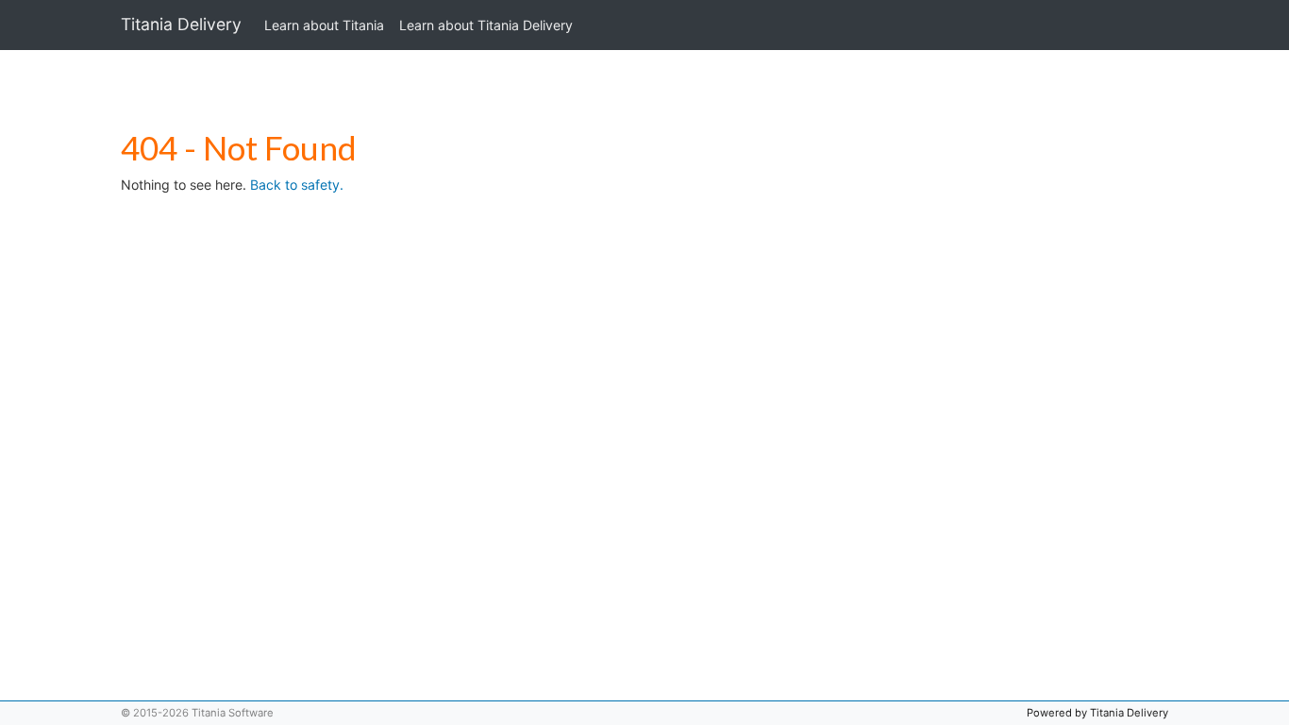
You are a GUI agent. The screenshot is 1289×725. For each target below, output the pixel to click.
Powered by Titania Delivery (1097, 712)
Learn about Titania (324, 25)
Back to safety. (296, 185)
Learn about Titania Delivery (486, 25)
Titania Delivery (181, 24)
